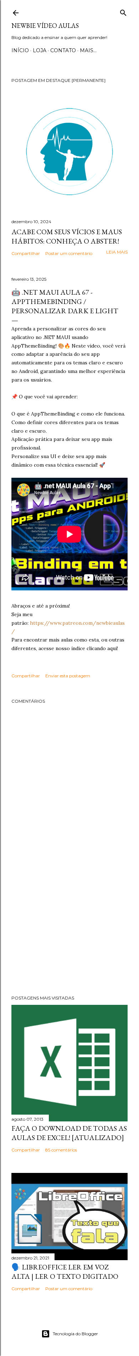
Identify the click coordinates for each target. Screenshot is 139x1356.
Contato (63, 50)
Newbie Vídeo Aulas (45, 25)
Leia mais (117, 252)
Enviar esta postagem (67, 675)
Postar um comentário (68, 253)
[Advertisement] (69, 932)
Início (20, 50)
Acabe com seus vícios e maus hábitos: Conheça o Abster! (66, 236)
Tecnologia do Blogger (75, 1333)
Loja (39, 50)
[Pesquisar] (123, 11)
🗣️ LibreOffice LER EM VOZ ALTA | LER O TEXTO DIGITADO (64, 1271)
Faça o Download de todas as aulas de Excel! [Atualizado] (69, 1133)
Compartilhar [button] (25, 253)
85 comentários (61, 1150)
